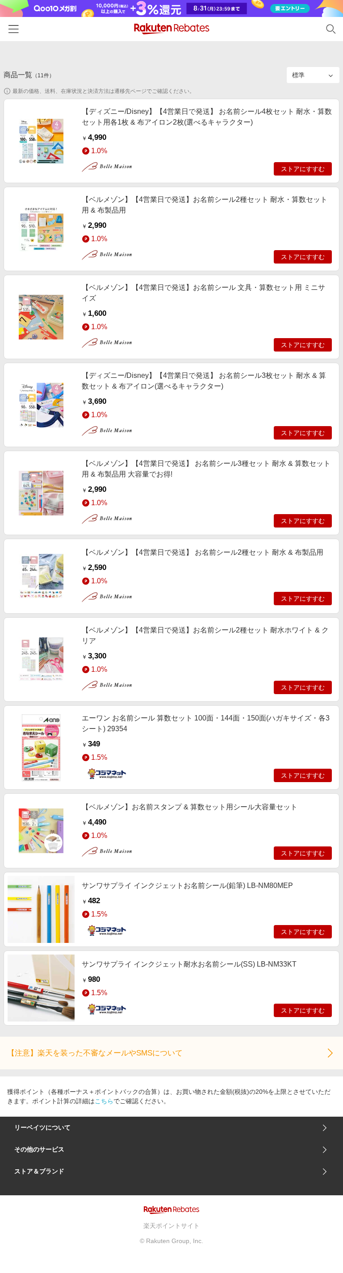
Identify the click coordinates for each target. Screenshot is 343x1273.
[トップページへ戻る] (172, 28)
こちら (104, 1101)
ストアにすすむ (303, 168)
